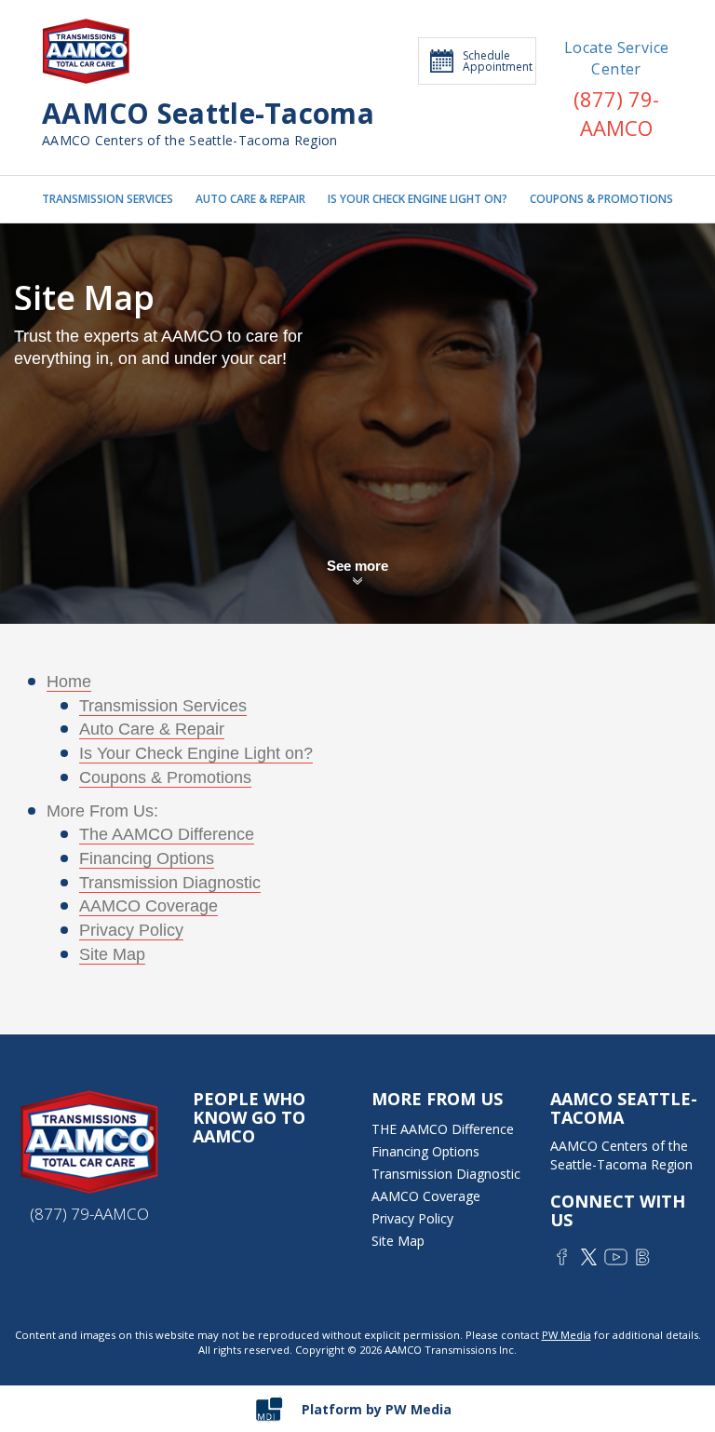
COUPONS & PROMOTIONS (601, 199)
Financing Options (146, 858)
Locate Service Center (616, 58)
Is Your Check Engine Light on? (196, 753)
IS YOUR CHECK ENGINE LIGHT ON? (417, 199)
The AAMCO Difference (166, 834)
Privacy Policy (131, 930)
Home (69, 681)
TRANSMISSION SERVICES (107, 199)
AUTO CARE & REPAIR (250, 199)
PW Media (566, 1335)
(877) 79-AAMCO (616, 113)
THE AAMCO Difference (442, 1129)
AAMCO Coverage (148, 906)
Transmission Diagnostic (170, 882)
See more (357, 566)
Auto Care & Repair (151, 729)
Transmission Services (163, 705)
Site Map (112, 954)
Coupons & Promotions (165, 777)
